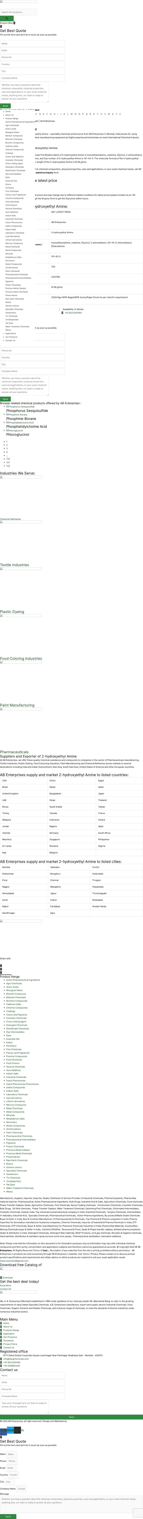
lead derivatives (14, 1098)
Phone (3, 1461)
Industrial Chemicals (16, 1077)
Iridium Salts (12, 1091)
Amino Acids (12, 987)
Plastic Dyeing (12, 611)
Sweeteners (12, 1174)
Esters (9, 1042)
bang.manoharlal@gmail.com (14, 1260)
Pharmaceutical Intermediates (21, 1139)
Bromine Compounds (16, 1000)
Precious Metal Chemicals (19, 1153)
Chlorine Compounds (16, 1007)
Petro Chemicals (14, 1132)
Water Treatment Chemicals (20, 1188)
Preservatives (13, 1156)
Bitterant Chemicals (16, 997)
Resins (9, 1163)
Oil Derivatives (13, 1129)
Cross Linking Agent (16, 1021)
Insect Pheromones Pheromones (22, 1084)
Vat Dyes (10, 1184)
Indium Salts (12, 1073)
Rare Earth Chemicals (17, 1160)
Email (3, 1468)
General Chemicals (15, 1066)
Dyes (8, 1035)
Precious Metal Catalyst (18, 1150)
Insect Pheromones (16, 1080)
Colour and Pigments (16, 1014)
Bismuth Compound (16, 993)
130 (8, 459)
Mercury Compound (16, 1104)
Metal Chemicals (14, 1108)
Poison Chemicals (15, 1146)
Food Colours (13, 1063)
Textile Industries (14, 565)
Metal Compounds (15, 1111)
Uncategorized (13, 1181)
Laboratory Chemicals (17, 1094)
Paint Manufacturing (17, 705)
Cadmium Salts (13, 1004)
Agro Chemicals (14, 983)
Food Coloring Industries (21, 658)
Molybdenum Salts (15, 1118)
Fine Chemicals (14, 1049)
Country (4, 1474)
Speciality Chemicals (16, 1170)
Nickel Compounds (15, 1125)
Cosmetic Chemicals (16, 1018)
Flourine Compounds (16, 1056)
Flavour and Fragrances (18, 1052)
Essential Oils (13, 1039)
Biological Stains (14, 990)
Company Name (8, 1488)
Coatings (10, 1011)
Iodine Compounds (15, 1087)
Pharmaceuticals (14, 752)
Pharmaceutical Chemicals (19, 1136)
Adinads (71, 1421)
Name (3, 1454)
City (2, 1481)
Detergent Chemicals (16, 1025)
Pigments (11, 1143)
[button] (71, 966)
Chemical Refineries (10, 519)
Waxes (9, 1191)
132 (8, 466)
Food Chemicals (14, 1059)
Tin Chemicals (13, 1177)
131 (8, 462)
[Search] (7, 18)
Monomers (11, 1122)
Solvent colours (14, 1167)
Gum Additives (13, 1070)
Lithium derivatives (15, 1101)
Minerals (10, 1115)
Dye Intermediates (15, 1032)
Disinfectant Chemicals (17, 1028)
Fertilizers (11, 1045)
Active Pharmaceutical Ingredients (23, 980)
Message (4, 1494)
